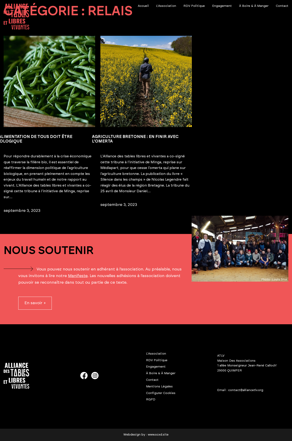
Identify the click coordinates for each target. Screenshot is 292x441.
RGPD (150, 399)
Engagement (156, 366)
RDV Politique (156, 360)
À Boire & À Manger (160, 373)
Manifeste (78, 276)
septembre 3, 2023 (22, 211)
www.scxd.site (158, 434)
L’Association (156, 353)
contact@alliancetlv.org (245, 390)
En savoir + (35, 303)
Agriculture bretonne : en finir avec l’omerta (135, 139)
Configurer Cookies (160, 393)
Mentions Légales (159, 386)
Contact (152, 379)
